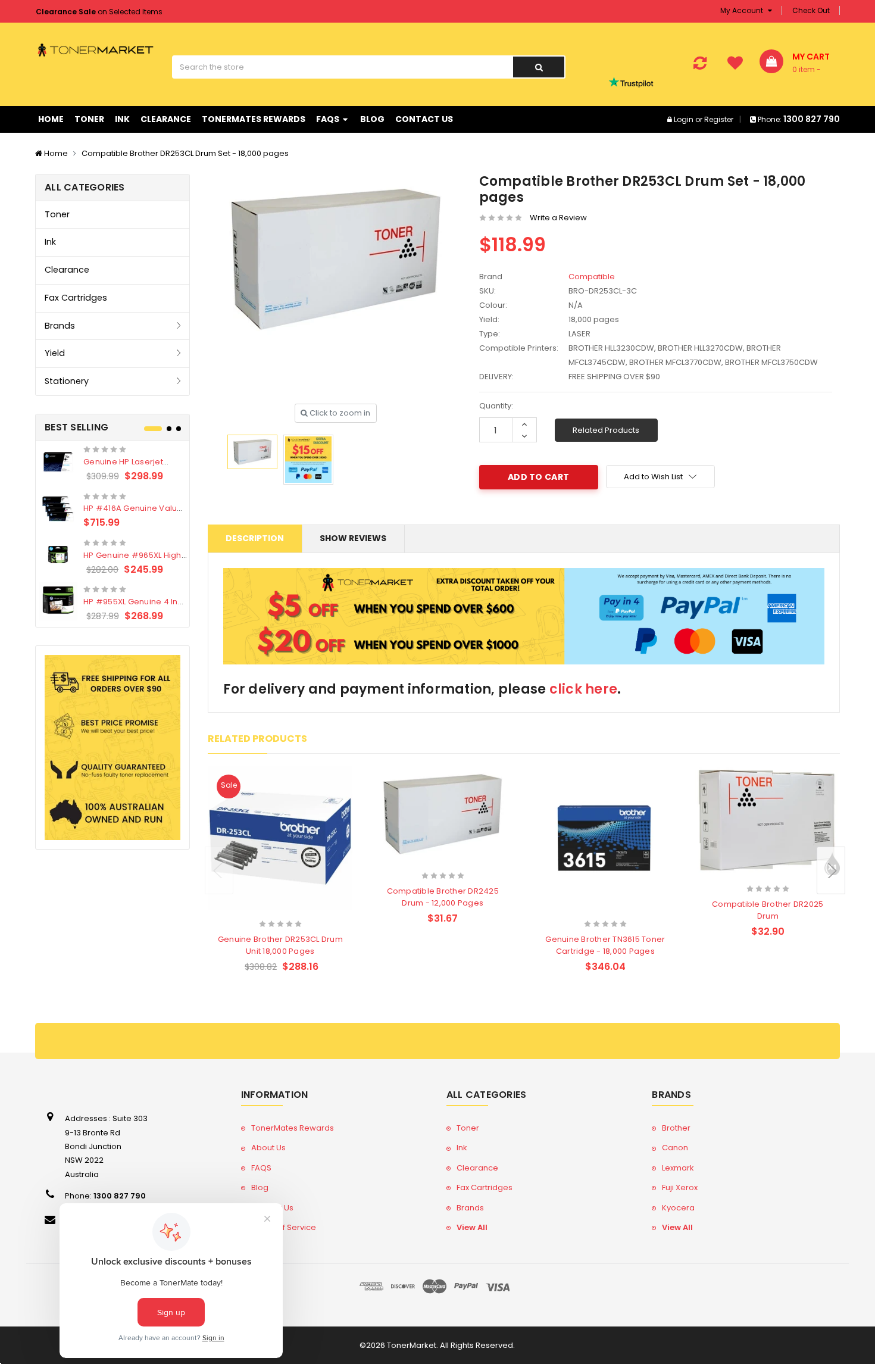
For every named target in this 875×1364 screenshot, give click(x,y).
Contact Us (424, 119)
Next (831, 870)
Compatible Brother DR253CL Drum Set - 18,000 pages (185, 153)
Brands (60, 326)
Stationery (67, 381)
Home (51, 119)
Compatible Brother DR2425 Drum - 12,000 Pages (443, 897)
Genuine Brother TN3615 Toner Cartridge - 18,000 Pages (605, 945)
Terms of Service (283, 1227)
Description (255, 538)
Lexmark (678, 1167)
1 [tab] (153, 428)
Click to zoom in (339, 413)
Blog (372, 119)
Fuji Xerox (680, 1187)
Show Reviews (353, 538)
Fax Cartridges (76, 298)
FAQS (328, 119)
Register (718, 119)
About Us (268, 1147)
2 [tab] (169, 428)
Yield (55, 353)
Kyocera (678, 1207)
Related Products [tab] (257, 738)
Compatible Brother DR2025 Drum (767, 910)
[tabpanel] (113, 534)
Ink (122, 119)
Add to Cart (257, 908)
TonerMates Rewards (253, 119)
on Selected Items (99, 12)
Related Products (606, 430)
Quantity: (496, 405)
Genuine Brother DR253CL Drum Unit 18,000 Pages (280, 945)
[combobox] (342, 67)
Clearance (165, 119)
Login (683, 119)
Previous (219, 870)
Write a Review (558, 217)
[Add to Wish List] (301, 908)
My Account (742, 10)
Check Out (811, 10)
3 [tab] (178, 428)
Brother (676, 1128)
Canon (675, 1147)
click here (583, 689)
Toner (89, 119)
